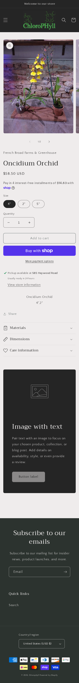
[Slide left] (30, 142)
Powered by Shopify (49, 675)
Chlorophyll (34, 675)
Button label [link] (28, 477)
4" (9, 204)
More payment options (39, 261)
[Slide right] (49, 142)
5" (38, 204)
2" (23, 204)
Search (14, 605)
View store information (24, 285)
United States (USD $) (37, 643)
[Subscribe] (65, 572)
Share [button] (12, 314)
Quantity (8, 213)
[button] (5, 20)
